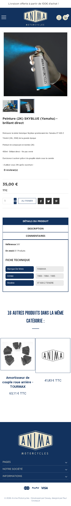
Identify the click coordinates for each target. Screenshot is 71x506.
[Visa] (44, 488)
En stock (10, 250)
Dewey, (48, 498)
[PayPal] (35, 488)
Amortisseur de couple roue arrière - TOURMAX (17, 382)
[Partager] (41, 201)
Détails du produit (35, 221)
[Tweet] (48, 201)
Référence (11, 244)
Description (36, 228)
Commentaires (35, 235)
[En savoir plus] (62, 400)
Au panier (27, 201)
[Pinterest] (56, 201)
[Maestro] (26, 488)
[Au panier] (9, 400)
